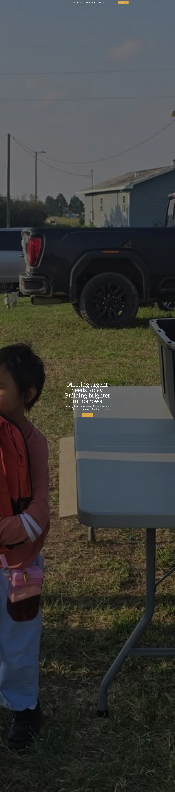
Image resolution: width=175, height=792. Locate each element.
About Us (80, 2)
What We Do (89, 2)
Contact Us (100, 2)
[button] (94, 2)
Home (73, 2)
